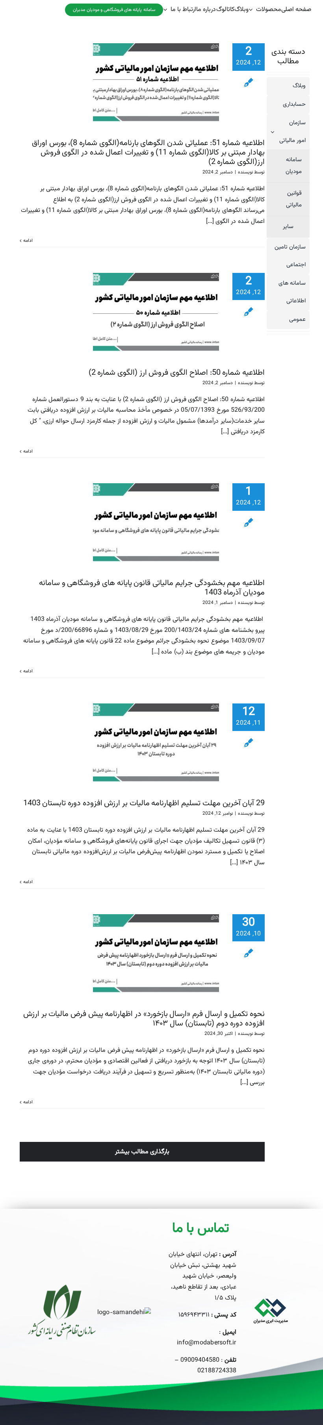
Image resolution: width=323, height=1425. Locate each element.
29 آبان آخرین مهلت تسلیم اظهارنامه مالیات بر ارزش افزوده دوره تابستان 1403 (144, 803)
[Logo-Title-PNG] (270, 1294)
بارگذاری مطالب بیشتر (142, 1152)
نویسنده (245, 172)
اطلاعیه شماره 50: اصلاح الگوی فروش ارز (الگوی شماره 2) (177, 372)
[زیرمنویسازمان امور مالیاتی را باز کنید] (271, 131)
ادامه (28, 240)
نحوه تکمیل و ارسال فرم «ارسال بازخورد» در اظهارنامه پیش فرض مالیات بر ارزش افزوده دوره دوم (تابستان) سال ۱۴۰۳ (144, 1019)
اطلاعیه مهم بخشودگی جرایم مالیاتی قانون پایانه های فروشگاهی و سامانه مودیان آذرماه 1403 (152, 588)
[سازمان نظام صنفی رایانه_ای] (61, 1287)
